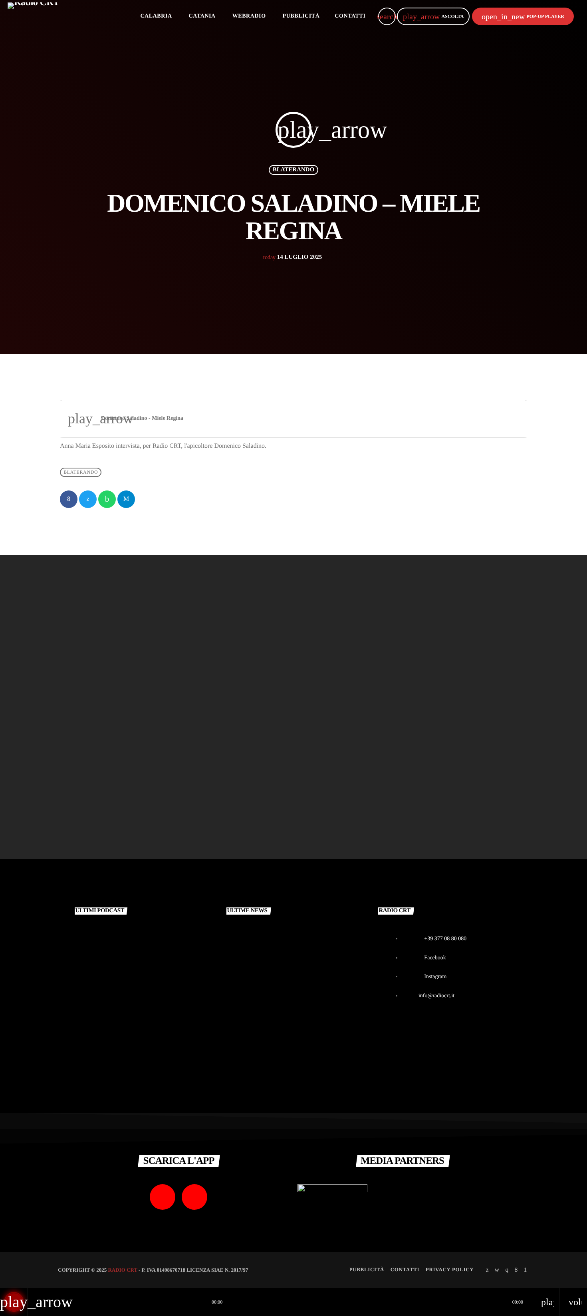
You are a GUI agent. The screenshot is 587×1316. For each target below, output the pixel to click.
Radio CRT (122, 1270)
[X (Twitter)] (487, 1270)
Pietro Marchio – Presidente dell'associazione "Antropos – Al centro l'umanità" (132, 785)
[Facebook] (516, 1270)
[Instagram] (506, 1270)
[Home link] (33, 16)
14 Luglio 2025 (292, 257)
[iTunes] (497, 1270)
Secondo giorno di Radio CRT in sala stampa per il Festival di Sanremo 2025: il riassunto (309, 1021)
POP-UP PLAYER (523, 16)
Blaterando (294, 170)
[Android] (525, 1270)
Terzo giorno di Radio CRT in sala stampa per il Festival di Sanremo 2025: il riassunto (308, 939)
